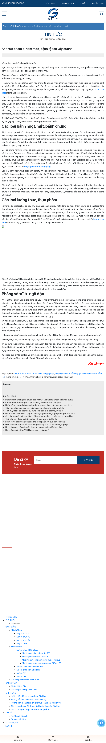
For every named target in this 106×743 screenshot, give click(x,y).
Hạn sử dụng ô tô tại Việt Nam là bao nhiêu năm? (27, 430)
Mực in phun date (23, 373)
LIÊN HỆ (9, 726)
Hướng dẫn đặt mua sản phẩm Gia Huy (28, 696)
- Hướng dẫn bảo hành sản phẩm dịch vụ (20, 555)
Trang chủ (17, 740)
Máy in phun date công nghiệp (37, 166)
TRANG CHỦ (11, 617)
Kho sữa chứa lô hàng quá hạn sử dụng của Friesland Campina (33, 402)
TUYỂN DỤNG (98, 3)
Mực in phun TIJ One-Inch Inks (30, 666)
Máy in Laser (22, 643)
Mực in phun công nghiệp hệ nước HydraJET (42, 660)
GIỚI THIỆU (50, 3)
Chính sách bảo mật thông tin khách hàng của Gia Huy (35, 706)
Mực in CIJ (21, 676)
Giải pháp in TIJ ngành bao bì (24, 689)
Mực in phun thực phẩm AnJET (36, 653)
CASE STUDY (12, 683)
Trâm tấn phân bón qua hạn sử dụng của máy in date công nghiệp (34, 408)
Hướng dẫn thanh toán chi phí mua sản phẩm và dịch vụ (36, 703)
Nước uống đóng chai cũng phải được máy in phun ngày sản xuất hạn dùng (38, 405)
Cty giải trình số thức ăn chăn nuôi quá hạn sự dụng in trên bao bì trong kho (39, 416)
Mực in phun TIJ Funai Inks (28, 670)
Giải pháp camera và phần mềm (25, 679)
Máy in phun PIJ (23, 637)
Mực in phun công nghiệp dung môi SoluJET (42, 663)
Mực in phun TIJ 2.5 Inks (27, 650)
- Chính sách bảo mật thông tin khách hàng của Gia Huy (25, 568)
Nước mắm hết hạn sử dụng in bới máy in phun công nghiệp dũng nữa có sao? (40, 413)
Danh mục (53, 740)
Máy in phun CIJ (23, 640)
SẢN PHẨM (11, 627)
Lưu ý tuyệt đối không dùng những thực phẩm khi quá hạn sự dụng (35, 422)
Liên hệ (88, 740)
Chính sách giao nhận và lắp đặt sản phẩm (30, 709)
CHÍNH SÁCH (67, 3)
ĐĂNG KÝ (88, 460)
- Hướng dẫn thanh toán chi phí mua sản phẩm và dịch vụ (26, 561)
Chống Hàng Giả (18, 686)
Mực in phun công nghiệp (43, 373)
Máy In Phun (16, 630)
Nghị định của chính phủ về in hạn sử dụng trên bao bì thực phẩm (34, 427)
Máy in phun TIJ (23, 633)
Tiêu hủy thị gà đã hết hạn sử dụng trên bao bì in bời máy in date (34, 411)
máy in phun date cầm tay (66, 373)
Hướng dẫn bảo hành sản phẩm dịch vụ (28, 699)
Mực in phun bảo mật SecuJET (36, 656)
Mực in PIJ (21, 673)
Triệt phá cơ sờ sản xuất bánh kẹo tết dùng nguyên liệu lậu (31, 419)
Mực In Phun (16, 646)
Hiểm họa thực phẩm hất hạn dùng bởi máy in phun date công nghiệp (36, 424)
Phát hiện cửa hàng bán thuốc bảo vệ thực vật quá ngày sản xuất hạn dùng (39, 400)
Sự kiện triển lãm (18, 719)
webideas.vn (82, 599)
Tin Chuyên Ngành (19, 716)
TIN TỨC (82, 3)
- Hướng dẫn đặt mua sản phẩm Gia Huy (20, 551)
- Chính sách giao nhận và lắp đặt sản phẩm (21, 574)
